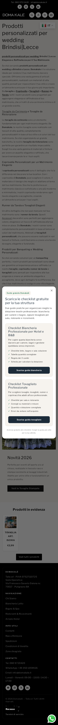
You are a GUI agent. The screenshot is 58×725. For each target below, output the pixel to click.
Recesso (10, 709)
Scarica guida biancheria (29, 370)
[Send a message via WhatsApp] (52, 719)
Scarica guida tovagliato (29, 420)
